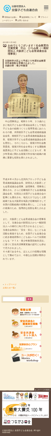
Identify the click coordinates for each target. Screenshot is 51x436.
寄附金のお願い (10, 17)
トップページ (10, 284)
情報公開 (26, 312)
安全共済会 (26, 323)
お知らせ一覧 (9, 287)
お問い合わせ (22, 20)
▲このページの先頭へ (42, 389)
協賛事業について (29, 17)
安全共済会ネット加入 (26, 335)
